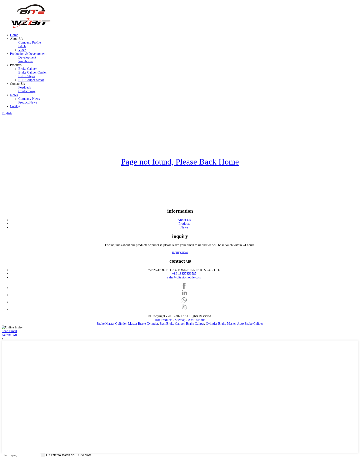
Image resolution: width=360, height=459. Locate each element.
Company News (29, 98)
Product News (27, 102)
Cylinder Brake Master (221, 323)
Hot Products (163, 320)
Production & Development (28, 53)
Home (14, 35)
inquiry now (180, 252)
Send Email (9, 331)
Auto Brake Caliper (250, 323)
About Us (184, 220)
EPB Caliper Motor (31, 80)
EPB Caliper (26, 76)
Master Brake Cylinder (143, 323)
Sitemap (180, 320)
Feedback (24, 87)
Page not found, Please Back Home (180, 161)
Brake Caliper (27, 68)
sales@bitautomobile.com (184, 277)
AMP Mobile (196, 320)
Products (184, 223)
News (14, 95)
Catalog (15, 106)
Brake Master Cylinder (111, 323)
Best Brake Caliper (172, 323)
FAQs (22, 46)
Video (22, 50)
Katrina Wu (9, 335)
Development (27, 57)
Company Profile (29, 42)
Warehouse (25, 61)
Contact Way (26, 91)
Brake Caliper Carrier (32, 72)
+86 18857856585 (184, 273)
